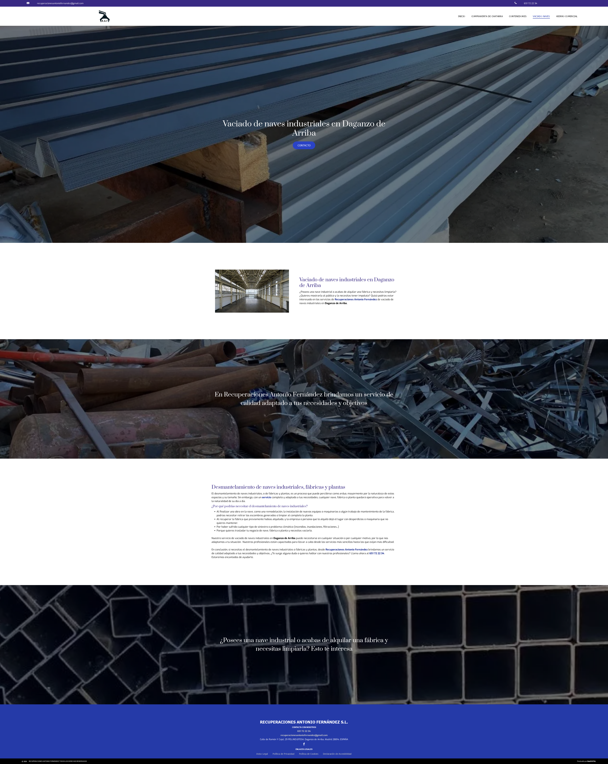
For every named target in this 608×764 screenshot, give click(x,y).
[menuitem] (461, 16)
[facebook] (304, 744)
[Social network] (28, 3)
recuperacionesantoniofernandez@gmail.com (60, 3)
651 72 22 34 (304, 731)
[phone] (516, 3)
